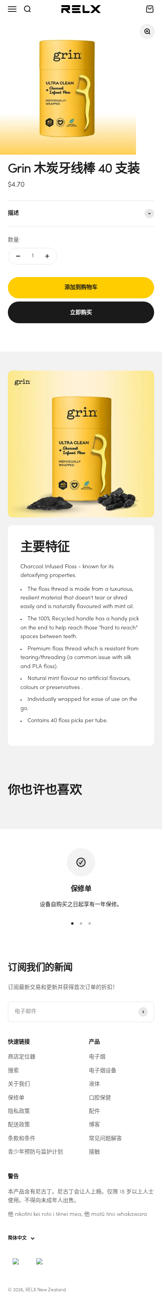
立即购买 (81, 312)
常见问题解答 (105, 1138)
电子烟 (97, 1057)
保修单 (16, 1098)
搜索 (13, 1070)
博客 (94, 1125)
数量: (14, 240)
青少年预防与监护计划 (35, 1152)
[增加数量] (47, 256)
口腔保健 (100, 1098)
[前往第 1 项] (72, 923)
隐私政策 (19, 1111)
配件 (94, 1111)
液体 (94, 1084)
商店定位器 (21, 1057)
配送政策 (19, 1125)
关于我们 (19, 1084)
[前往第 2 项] (81, 923)
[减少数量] (18, 256)
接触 (94, 1152)
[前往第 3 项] (89, 923)
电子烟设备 (102, 1070)
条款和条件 (21, 1138)
